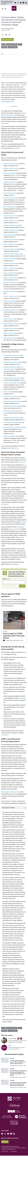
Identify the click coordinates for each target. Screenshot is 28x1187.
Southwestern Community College (13, 417)
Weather (4, 47)
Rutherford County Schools (11, 310)
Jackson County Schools (10, 263)
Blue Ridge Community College (12, 362)
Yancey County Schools (10, 338)
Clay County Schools (9, 235)
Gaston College (8, 391)
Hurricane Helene (12, 47)
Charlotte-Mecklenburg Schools (13, 225)
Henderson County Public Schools (13, 254)
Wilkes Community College (11, 436)
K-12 (20, 44)
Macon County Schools (10, 273)
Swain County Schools (10, 319)
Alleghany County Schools (11, 168)
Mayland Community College (12, 406)
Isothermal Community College (13, 401)
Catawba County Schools (11, 220)
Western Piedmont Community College (15, 427)
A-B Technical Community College (13, 355)
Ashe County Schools (10, 173)
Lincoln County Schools (10, 268)
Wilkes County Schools (10, 333)
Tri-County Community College (13, 422)
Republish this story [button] (7, 39)
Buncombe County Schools (11, 198)
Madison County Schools (11, 277)
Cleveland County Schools (11, 239)
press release (5, 123)
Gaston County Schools (10, 244)
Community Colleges (12, 44)
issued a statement (14, 529)
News (3, 44)
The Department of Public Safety (10, 792)
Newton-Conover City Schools (12, 296)
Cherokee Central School (11, 230)
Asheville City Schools (10, 182)
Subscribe (4, 1141)
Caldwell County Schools (11, 215)
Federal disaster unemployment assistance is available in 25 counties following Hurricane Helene (18, 1073)
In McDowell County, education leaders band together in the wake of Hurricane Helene (18, 1084)
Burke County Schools (10, 207)
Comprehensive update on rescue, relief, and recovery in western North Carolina (18, 1062)
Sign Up (22, 586)
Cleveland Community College (12, 383)
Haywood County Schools (11, 249)
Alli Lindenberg (5, 28)
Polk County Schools (9, 301)
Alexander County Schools (11, 163)
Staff (12, 28)
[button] (6, 34)
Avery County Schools (10, 193)
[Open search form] (5, 8)
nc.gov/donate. (15, 564)
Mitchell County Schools (11, 291)
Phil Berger (19, 527)
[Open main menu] (2, 8)
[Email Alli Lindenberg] (18, 1039)
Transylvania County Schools (12, 323)
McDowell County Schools (11, 282)
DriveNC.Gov (4, 504)
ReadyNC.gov (22, 698)
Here (22, 522)
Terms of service (4, 1151)
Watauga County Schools (11, 328)
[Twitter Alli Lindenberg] (21, 1039)
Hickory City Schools (9, 258)
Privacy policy (14, 1151)
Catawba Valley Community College (14, 378)
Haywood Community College (12, 396)
